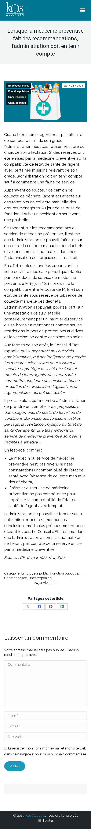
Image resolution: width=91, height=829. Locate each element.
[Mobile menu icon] (82, 10)
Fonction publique (18, 91)
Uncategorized (17, 102)
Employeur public (18, 85)
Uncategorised (17, 97)
